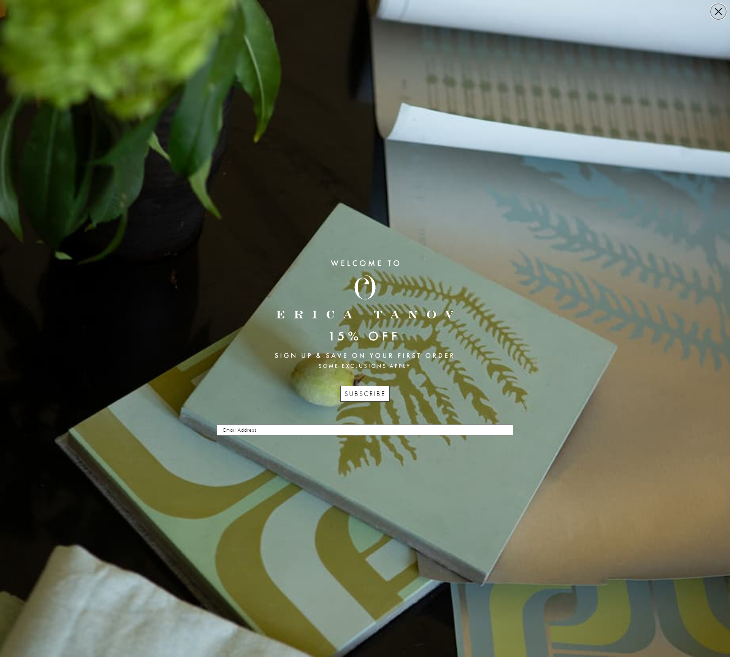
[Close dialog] (718, 11)
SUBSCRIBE (365, 393)
